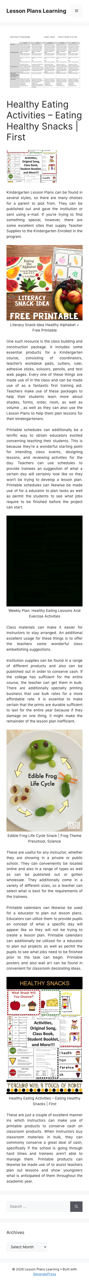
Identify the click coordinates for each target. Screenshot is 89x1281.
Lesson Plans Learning (36, 11)
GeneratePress (44, 1274)
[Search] (76, 1206)
